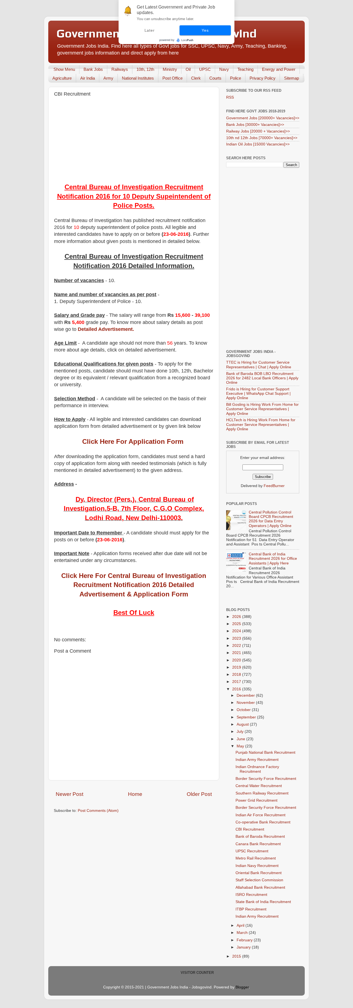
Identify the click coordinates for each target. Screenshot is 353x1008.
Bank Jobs (93, 69)
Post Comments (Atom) (98, 811)
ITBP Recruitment (251, 909)
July (241, 731)
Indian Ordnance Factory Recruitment (257, 769)
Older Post (199, 794)
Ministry (170, 69)
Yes (205, 30)
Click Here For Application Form (132, 441)
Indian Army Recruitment (257, 760)
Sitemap (291, 78)
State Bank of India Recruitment (263, 902)
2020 (237, 660)
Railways (119, 69)
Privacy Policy (263, 78)
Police (235, 78)
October (244, 710)
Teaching (245, 69)
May (241, 746)
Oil (188, 69)
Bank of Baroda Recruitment (260, 836)
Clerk (196, 78)
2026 (237, 617)
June (241, 739)
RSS (230, 97)
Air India (87, 78)
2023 (237, 638)
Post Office (172, 78)
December (246, 695)
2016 (237, 689)
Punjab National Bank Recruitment (265, 752)
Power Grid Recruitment (256, 800)
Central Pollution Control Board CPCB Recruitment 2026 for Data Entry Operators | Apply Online (271, 519)
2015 (237, 956)
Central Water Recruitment (259, 786)
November (246, 703)
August (243, 724)
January (244, 947)
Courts (215, 78)
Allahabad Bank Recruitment (260, 887)
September (247, 717)
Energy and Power (278, 69)
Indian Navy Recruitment (257, 866)
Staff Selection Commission (259, 880)
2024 (237, 631)
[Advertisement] (133, 141)
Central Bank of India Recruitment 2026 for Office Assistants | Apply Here (273, 558)
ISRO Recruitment (251, 895)
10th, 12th (145, 69)
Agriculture (62, 78)
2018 (237, 674)
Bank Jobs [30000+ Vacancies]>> (255, 125)
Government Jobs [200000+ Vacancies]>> (262, 118)
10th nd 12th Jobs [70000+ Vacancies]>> (261, 138)
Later (150, 30)
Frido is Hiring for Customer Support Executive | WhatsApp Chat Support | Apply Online (258, 393)
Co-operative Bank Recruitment (263, 822)
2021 (237, 653)
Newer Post (69, 794)
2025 (237, 624)
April (241, 925)
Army (108, 78)
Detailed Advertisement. (106, 329)
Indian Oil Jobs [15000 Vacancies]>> (258, 144)
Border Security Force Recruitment (266, 779)
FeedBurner (274, 486)
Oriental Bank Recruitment (259, 873)
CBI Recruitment (250, 829)
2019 (237, 667)
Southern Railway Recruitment (262, 793)
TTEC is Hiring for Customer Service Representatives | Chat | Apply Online (258, 364)
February (245, 940)
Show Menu (64, 69)
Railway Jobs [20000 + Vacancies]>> (258, 131)
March (243, 933)
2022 (237, 646)
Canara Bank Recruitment (258, 844)
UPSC (205, 69)
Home (135, 794)
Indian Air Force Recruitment (260, 815)
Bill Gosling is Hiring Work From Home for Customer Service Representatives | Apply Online (262, 408)
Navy (224, 69)
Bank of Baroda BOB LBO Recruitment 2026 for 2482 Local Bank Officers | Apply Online (262, 378)
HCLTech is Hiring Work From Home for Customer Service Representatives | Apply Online (260, 424)
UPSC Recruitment (252, 851)
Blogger (242, 987)
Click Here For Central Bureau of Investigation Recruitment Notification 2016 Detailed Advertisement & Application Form (133, 585)
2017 (237, 682)
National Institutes (138, 78)
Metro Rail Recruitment (256, 858)
